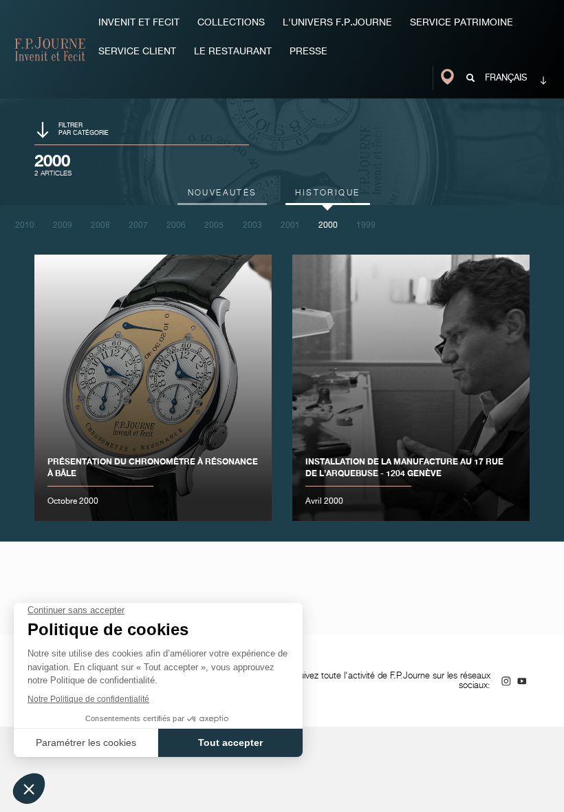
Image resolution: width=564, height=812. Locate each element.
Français (506, 78)
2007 (138, 226)
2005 (214, 226)
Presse (308, 51)
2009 (62, 226)
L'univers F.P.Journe (337, 23)
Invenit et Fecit (139, 23)
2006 (176, 226)
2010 (24, 226)
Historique (327, 193)
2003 (252, 226)
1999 (366, 226)
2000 (328, 226)
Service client (137, 51)
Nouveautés (222, 193)
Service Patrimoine (461, 23)
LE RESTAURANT (233, 51)
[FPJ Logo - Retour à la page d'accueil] (49, 49)
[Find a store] (448, 78)
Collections (231, 23)
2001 (290, 226)
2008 (100, 226)
